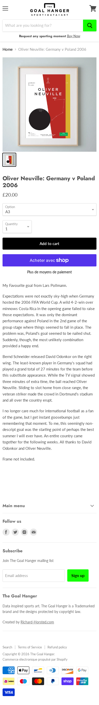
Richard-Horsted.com (37, 622)
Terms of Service (30, 647)
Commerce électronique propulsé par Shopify (35, 659)
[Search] (89, 25)
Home (8, 49)
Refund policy (57, 647)
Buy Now (73, 36)
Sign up (78, 575)
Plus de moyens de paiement (49, 272)
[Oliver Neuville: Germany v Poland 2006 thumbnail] (9, 159)
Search (7, 647)
